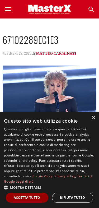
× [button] (93, 118)
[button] (49, 187)
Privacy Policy (64, 176)
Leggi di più (25, 181)
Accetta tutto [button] (27, 197)
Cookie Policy (42, 176)
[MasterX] (50, 9)
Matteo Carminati (56, 53)
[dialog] (49, 160)
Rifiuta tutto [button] (72, 197)
